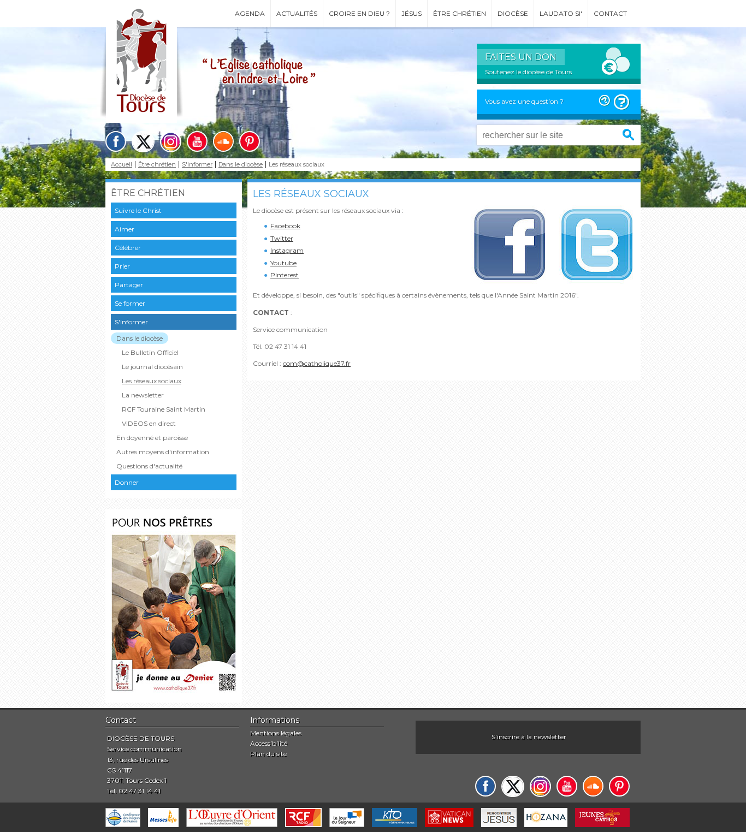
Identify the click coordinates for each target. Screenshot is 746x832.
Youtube (283, 263)
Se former (130, 303)
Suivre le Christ (138, 210)
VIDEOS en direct (149, 423)
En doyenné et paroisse (152, 437)
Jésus (411, 13)
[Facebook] (115, 141)
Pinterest (284, 275)
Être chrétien (459, 13)
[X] (143, 141)
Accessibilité (268, 743)
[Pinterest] (249, 141)
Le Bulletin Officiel (150, 352)
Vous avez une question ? (524, 101)
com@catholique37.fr (317, 363)
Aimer (124, 229)
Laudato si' (561, 13)
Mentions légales (275, 733)
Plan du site (268, 754)
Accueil (121, 164)
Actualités (296, 13)
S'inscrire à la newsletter (529, 737)
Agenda (250, 13)
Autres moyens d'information (162, 452)
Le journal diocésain (152, 366)
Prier (122, 266)
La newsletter (143, 395)
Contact (610, 13)
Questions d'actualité (149, 466)
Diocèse (513, 13)
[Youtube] (197, 141)
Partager (129, 285)
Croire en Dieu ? (359, 13)
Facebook (285, 226)
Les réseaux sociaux (151, 381)
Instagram (287, 250)
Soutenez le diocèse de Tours (528, 72)
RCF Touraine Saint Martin (163, 409)
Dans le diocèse (240, 164)
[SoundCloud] (223, 141)
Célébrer (128, 247)
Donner (127, 482)
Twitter (281, 238)
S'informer (197, 164)
